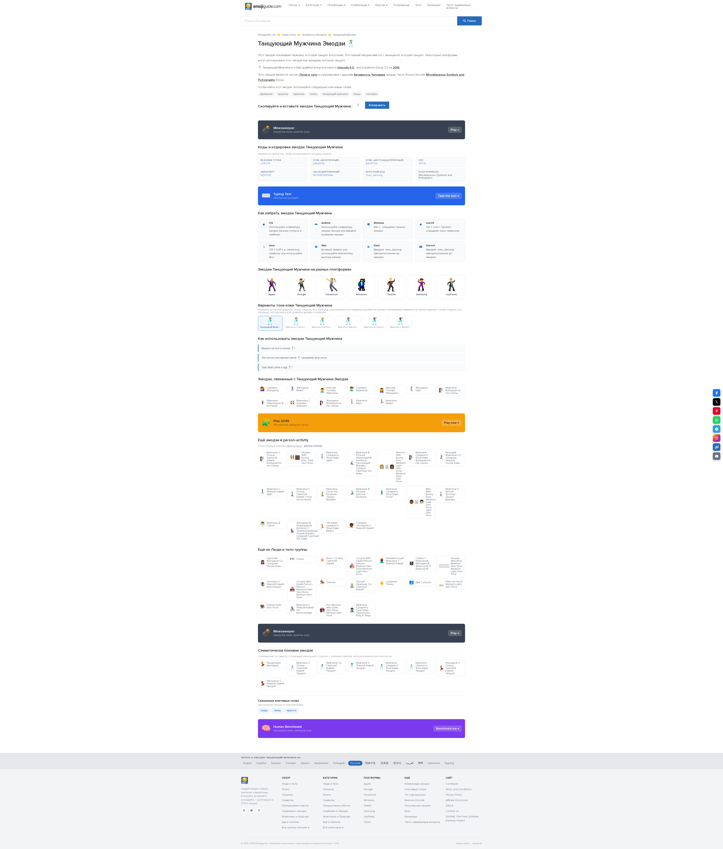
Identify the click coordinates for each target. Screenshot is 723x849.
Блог (419, 5)
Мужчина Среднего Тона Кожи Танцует (388, 666)
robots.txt (477, 843)
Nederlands (321, 763)
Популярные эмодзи (417, 805)
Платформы (336, 5)
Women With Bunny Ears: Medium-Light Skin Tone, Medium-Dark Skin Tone (392, 467)
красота (283, 94)
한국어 (397, 763)
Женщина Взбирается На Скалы (330, 403)
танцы (264, 710)
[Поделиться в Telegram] (716, 429)
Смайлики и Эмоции (335, 811)
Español (261, 763)
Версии (381, 5)
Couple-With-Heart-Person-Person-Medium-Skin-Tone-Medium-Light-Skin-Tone (361, 566)
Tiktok (367, 822)
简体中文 (370, 763)
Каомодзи (434, 5)
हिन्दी (420, 763)
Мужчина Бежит (388, 402)
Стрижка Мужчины (358, 389)
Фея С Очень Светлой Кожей (331, 561)
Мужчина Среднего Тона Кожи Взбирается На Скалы (419, 458)
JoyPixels (369, 816)
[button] (282, 162)
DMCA (449, 805)
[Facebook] (244, 810)
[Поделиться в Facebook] (716, 393)
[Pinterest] (259, 810)
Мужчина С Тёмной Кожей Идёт (272, 491)
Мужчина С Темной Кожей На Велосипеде (302, 608)
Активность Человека (314, 34)
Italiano (305, 763)
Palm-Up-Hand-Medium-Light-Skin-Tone (451, 584)
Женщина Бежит (299, 389)
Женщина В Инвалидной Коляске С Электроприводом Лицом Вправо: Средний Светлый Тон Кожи (303, 530)
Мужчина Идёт (358, 402)
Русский (355, 763)
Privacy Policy (454, 794)
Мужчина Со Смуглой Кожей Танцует (331, 666)
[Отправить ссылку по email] (716, 456)
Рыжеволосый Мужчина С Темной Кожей (391, 561)
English (247, 763)
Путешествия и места (295, 805)
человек (371, 94)
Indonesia (434, 763)
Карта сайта (462, 843)
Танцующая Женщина (270, 664)
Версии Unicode (415, 800)
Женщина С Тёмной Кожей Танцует (272, 683)
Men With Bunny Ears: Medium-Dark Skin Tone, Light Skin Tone (422, 502)
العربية (409, 763)
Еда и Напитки (331, 822)
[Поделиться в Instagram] (716, 438)
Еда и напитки (290, 822)
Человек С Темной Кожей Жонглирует (272, 584)
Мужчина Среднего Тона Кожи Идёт (329, 456)
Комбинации (360, 5)
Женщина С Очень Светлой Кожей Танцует (449, 668)
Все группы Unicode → (295, 827)
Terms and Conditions (458, 789)
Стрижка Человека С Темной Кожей (361, 525)
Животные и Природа (336, 816)
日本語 (384, 763)
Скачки (327, 582)
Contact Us (452, 811)
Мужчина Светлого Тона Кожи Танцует (418, 666)
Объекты (287, 794)
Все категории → (333, 827)
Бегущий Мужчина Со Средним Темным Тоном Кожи (450, 458)
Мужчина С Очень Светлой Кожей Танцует (300, 668)
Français (291, 763)
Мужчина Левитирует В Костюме (272, 403)
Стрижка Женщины (269, 389)
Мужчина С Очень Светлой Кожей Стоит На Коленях (301, 494)
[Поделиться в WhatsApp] (716, 420)
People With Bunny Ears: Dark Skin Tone (301, 458)
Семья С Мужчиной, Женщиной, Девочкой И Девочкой (420, 563)
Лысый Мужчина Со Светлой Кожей (360, 585)
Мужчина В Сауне (270, 524)
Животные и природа (295, 816)
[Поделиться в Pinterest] (716, 411)
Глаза (297, 558)
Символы (288, 800)
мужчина (299, 94)
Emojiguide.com (267, 34)
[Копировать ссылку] (716, 447)
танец (313, 94)
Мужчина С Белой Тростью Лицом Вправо (449, 494)
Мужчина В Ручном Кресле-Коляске (359, 492)
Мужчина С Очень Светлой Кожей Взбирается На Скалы (270, 459)
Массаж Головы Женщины (388, 390)
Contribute (452, 783)
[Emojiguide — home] (263, 6)
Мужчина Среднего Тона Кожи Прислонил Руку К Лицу (360, 610)
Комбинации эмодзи (417, 783)
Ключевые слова (415, 789)
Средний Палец (388, 583)
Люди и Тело (331, 783)
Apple (367, 783)
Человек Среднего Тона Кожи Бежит (329, 526)
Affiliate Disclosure (457, 800)
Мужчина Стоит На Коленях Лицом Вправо (328, 494)
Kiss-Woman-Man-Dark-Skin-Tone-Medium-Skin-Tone (331, 610)
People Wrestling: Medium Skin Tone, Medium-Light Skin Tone (451, 566)
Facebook (370, 794)
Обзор (294, 5)
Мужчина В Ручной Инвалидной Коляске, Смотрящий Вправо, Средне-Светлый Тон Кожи (360, 463)
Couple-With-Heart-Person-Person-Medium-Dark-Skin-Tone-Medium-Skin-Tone (301, 589)
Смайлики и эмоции (294, 811)
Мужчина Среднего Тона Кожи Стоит (388, 492)
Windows (369, 800)
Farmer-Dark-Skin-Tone (271, 606)
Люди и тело (289, 34)
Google (368, 789)
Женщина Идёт (418, 389)
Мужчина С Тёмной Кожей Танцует (361, 665)
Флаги (286, 789)
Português (339, 763)
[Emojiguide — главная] (244, 780)
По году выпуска (415, 794)
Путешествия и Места (336, 805)
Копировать (377, 105)
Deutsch (276, 763)
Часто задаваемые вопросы (458, 6)
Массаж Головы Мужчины (329, 390)
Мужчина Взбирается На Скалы (449, 390)
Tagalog (449, 763)
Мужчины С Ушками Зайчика (300, 403)
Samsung (369, 811)
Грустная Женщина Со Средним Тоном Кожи (271, 562)
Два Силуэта (420, 582)
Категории (314, 5)
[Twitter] (252, 810)
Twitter (367, 805)
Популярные (402, 5)
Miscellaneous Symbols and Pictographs (435, 176)
